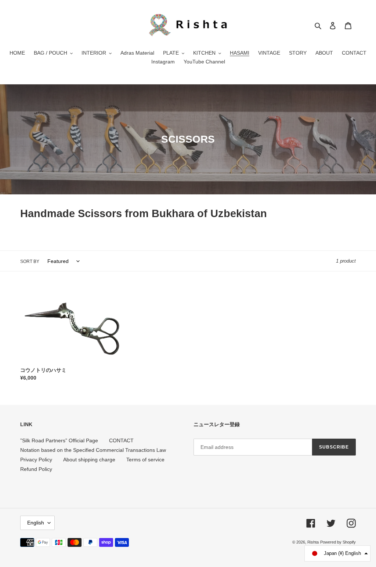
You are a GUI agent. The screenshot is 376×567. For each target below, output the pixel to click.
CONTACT (121, 440)
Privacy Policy (36, 459)
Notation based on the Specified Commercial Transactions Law (93, 450)
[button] (337, 553)
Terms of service (145, 459)
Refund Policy (36, 469)
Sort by (29, 261)
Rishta (313, 542)
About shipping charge (89, 459)
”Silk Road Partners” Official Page (59, 440)
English (35, 523)
